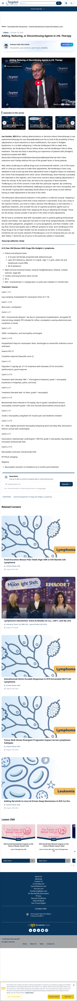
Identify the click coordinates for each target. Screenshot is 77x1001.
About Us (38, 876)
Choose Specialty (36, 9)
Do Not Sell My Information (38, 893)
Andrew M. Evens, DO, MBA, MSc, (17, 624)
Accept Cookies (54, 997)
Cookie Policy (29, 993)
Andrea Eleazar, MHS (13, 566)
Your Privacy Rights (38, 903)
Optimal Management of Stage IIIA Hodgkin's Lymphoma (33, 497)
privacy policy (42, 488)
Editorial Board (38, 901)
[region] (38, 991)
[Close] (74, 985)
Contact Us (38, 881)
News (42, 944)
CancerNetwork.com (38, 886)
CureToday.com (38, 884)
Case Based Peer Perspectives (17, 26)
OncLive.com (38, 889)
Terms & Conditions (38, 898)
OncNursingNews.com (38, 891)
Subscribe (65, 484)
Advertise (38, 879)
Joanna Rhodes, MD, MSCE (38, 624)
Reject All (68, 997)
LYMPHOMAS (6, 497)
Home (4, 26)
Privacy (38, 896)
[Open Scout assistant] (66, 3)
